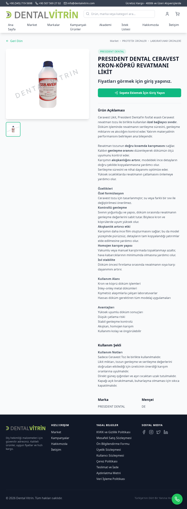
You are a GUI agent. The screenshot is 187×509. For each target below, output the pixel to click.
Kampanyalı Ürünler (78, 27)
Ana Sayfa (12, 27)
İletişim (174, 25)
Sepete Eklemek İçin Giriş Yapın (142, 93)
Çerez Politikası (106, 461)
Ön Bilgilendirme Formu (112, 444)
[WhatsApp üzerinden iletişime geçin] (177, 499)
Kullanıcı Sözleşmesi (110, 455)
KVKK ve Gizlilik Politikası (113, 432)
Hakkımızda (150, 25)
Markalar (53, 25)
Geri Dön (16, 41)
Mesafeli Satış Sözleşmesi (113, 438)
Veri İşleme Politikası (110, 479)
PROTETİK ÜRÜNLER (134, 41)
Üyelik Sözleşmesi (108, 450)
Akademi (105, 25)
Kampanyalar (60, 438)
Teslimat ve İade (107, 467)
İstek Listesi (126, 27)
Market (32, 25)
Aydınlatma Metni (108, 473)
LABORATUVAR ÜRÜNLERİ (165, 41)
